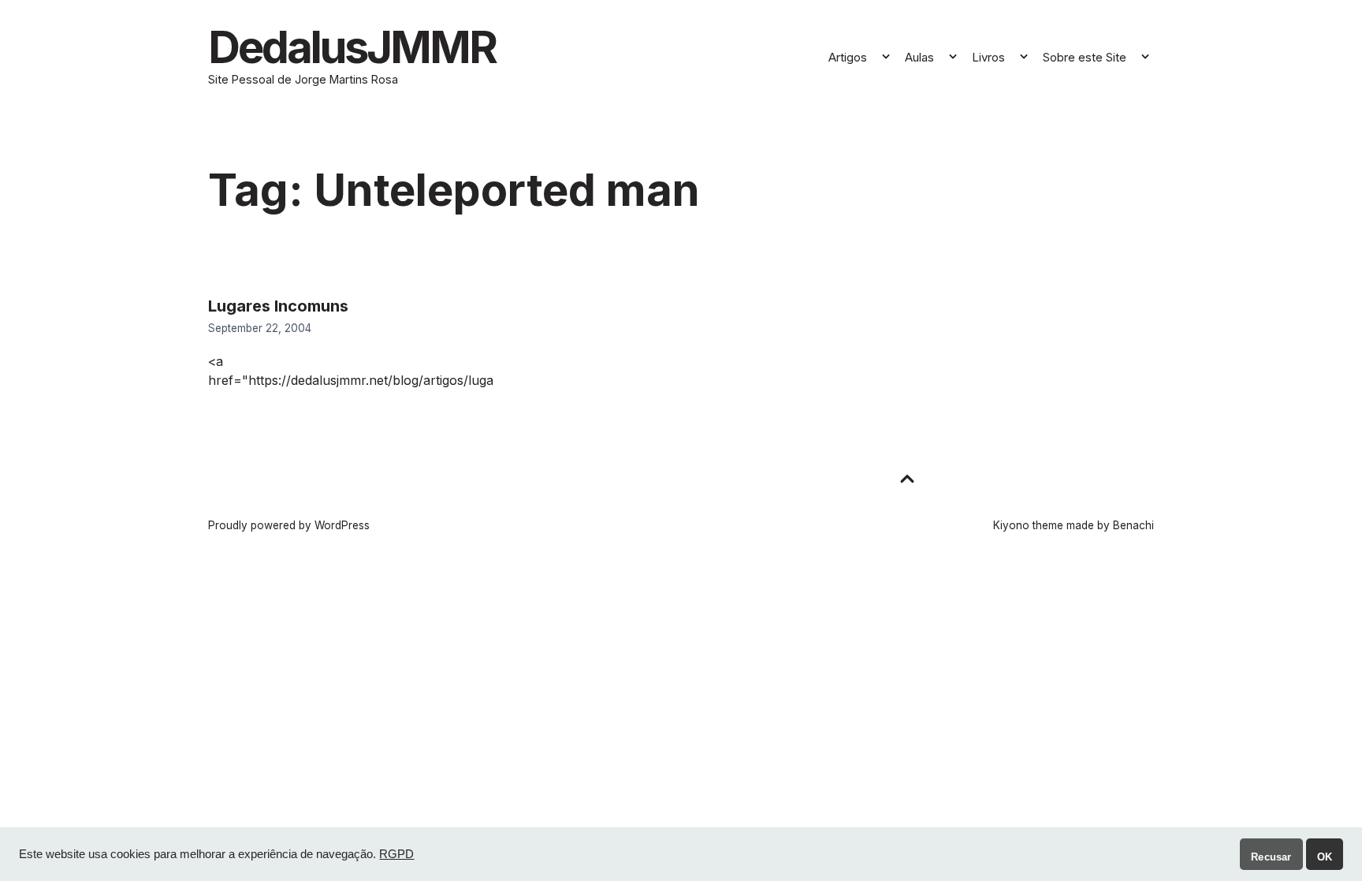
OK (1324, 857)
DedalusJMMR (352, 47)
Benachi (1133, 525)
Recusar (1271, 857)
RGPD (396, 854)
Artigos (847, 57)
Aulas (919, 57)
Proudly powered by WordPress (289, 525)
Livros (988, 57)
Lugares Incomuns (278, 306)
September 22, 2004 (259, 328)
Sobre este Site (1084, 57)
